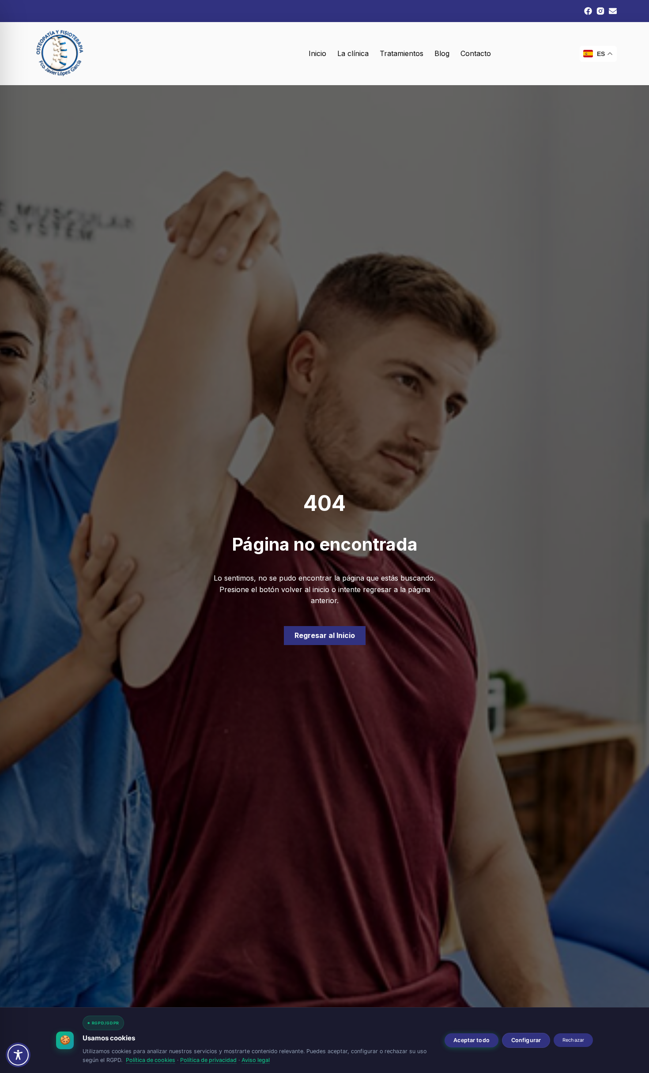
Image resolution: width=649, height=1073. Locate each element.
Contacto (475, 53)
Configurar (526, 1040)
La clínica (353, 53)
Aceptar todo (471, 1040)
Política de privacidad (208, 1060)
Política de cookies (150, 1060)
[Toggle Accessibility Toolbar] (18, 1054)
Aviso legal (255, 1060)
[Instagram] (600, 11)
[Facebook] (588, 11)
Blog (441, 53)
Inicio (317, 53)
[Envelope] (613, 11)
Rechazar (573, 1040)
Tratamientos (401, 53)
